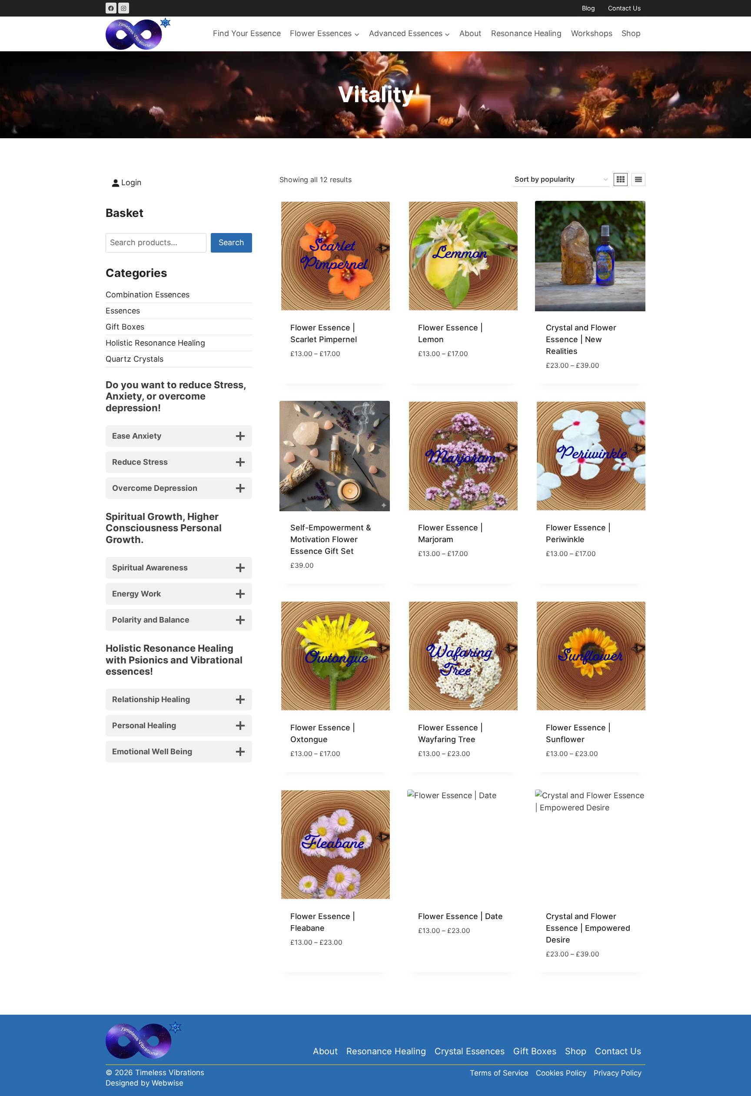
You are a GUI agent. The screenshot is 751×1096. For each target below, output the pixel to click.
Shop (631, 33)
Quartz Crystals (134, 358)
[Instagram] (123, 8)
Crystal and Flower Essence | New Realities (581, 339)
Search (231, 242)
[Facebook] (111, 8)
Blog (588, 8)
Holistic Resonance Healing (155, 342)
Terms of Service (499, 1073)
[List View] (638, 179)
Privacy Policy (617, 1073)
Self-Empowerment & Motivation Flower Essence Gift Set (330, 539)
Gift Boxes (125, 326)
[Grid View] (621, 179)
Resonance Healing (526, 33)
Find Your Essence (247, 33)
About (470, 33)
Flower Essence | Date (460, 916)
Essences (123, 310)
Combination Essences (147, 294)
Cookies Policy (561, 1073)
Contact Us (624, 8)
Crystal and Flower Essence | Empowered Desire (588, 928)
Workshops (591, 33)
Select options (319, 379)
